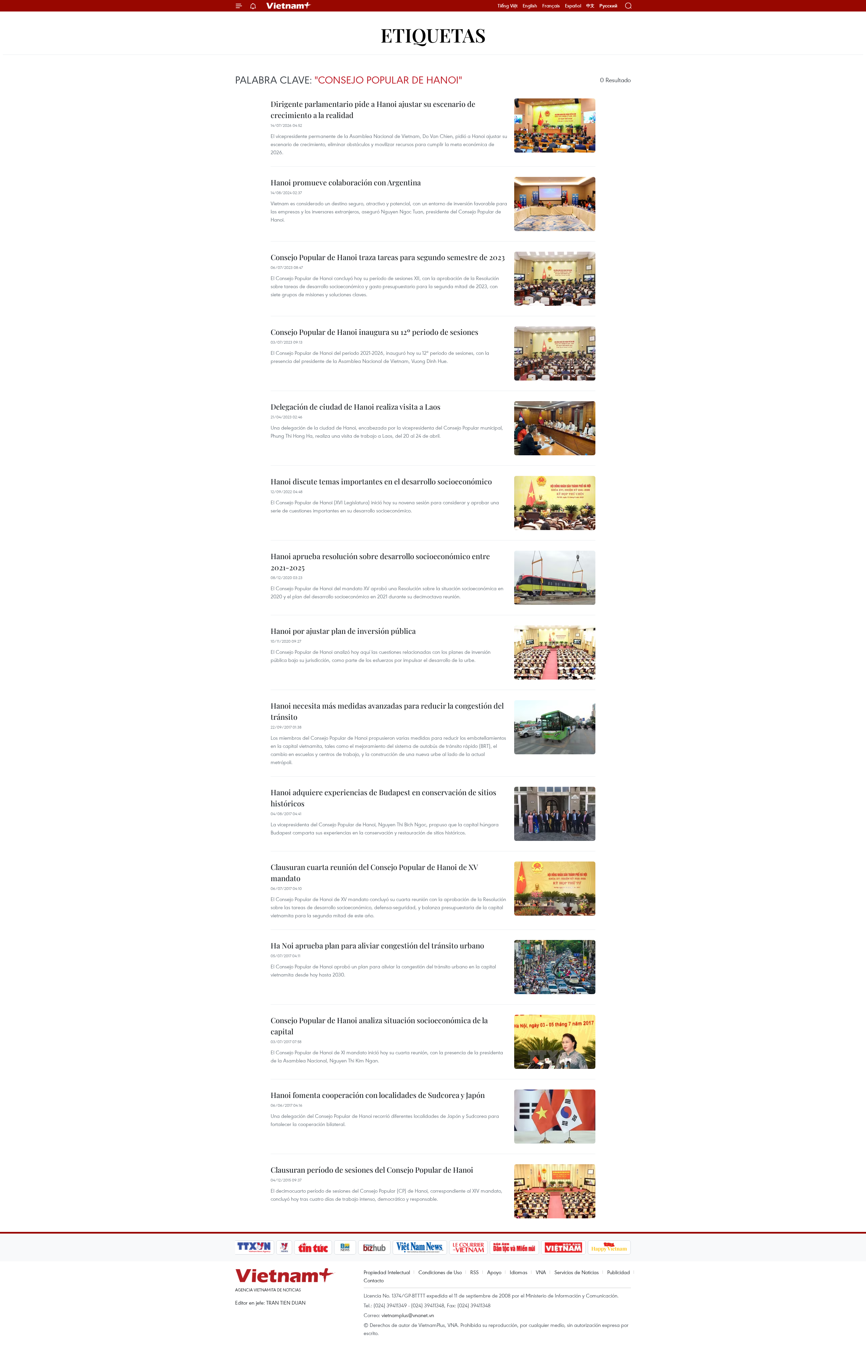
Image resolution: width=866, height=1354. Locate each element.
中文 (590, 5)
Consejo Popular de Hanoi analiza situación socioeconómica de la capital (379, 1025)
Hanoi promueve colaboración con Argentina (346, 182)
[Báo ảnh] (563, 1247)
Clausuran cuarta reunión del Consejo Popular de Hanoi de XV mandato (374, 872)
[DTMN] (514, 1247)
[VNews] (284, 1247)
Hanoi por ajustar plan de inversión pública (343, 631)
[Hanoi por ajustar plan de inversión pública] (554, 652)
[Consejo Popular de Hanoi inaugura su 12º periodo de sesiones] (554, 353)
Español (573, 6)
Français (551, 6)
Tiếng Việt (508, 6)
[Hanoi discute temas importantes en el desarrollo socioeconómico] (554, 503)
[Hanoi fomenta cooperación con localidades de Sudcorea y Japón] (554, 1116)
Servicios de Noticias (576, 1272)
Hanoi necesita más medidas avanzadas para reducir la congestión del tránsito (387, 711)
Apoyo (494, 1272)
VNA (541, 1272)
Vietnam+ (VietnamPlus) (289, 6)
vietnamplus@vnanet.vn (408, 1315)
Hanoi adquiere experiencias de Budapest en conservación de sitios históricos (383, 797)
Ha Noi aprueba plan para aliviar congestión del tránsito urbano (377, 945)
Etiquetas (433, 34)
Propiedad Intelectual (387, 1272)
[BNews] (345, 1247)
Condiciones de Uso (440, 1272)
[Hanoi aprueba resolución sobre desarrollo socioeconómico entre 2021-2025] (554, 578)
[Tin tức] (313, 1247)
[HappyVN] (609, 1247)
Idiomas (518, 1272)
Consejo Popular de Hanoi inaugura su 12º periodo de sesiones (374, 332)
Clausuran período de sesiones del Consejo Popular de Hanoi (372, 1170)
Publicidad (618, 1272)
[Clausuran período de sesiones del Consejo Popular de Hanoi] (554, 1191)
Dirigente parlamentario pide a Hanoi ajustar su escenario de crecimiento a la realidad (373, 109)
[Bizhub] (374, 1247)
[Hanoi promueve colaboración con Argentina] (554, 204)
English (530, 6)
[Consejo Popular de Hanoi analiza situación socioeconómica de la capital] (554, 1042)
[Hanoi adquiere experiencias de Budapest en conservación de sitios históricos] (554, 814)
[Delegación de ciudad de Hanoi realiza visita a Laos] (554, 428)
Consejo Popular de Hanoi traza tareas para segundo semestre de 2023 (388, 257)
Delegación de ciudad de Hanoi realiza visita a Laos (355, 406)
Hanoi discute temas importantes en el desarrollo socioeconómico (381, 481)
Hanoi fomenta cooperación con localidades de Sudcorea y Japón (378, 1095)
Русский (608, 5)
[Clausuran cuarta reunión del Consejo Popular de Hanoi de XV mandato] (554, 889)
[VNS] (419, 1247)
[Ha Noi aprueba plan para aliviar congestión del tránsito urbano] (554, 967)
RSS (474, 1272)
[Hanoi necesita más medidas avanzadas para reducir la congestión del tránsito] (554, 727)
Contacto (374, 1280)
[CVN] (468, 1247)
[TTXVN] (254, 1247)
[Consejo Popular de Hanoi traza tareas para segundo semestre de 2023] (554, 279)
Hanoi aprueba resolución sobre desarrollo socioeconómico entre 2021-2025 (380, 561)
